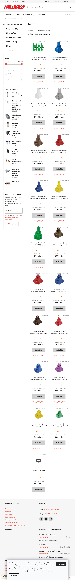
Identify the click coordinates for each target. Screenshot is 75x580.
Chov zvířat (11, 33)
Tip (15, 80)
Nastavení (14, 576)
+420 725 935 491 (50, 514)
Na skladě (15, 70)
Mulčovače (11, 50)
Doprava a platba (10, 517)
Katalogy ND (9, 514)
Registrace (65, 1)
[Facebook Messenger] (46, 519)
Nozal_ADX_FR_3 (38, 356)
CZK (45, 1)
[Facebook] (41, 519)
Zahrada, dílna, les (14, 24)
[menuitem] (12, 15)
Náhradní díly (12, 29)
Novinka (15, 77)
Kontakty (15, 1)
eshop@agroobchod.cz (51, 510)
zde (51, 571)
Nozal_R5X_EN (38, 82)
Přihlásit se (12, 224)
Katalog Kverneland (11, 520)
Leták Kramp (11, 41)
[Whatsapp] (50, 519)
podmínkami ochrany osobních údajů (11, 218)
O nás (7, 1)
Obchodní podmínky (11, 523)
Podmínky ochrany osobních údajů (16, 525)
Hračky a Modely (13, 37)
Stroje (8, 46)
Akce (15, 74)
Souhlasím (61, 564)
